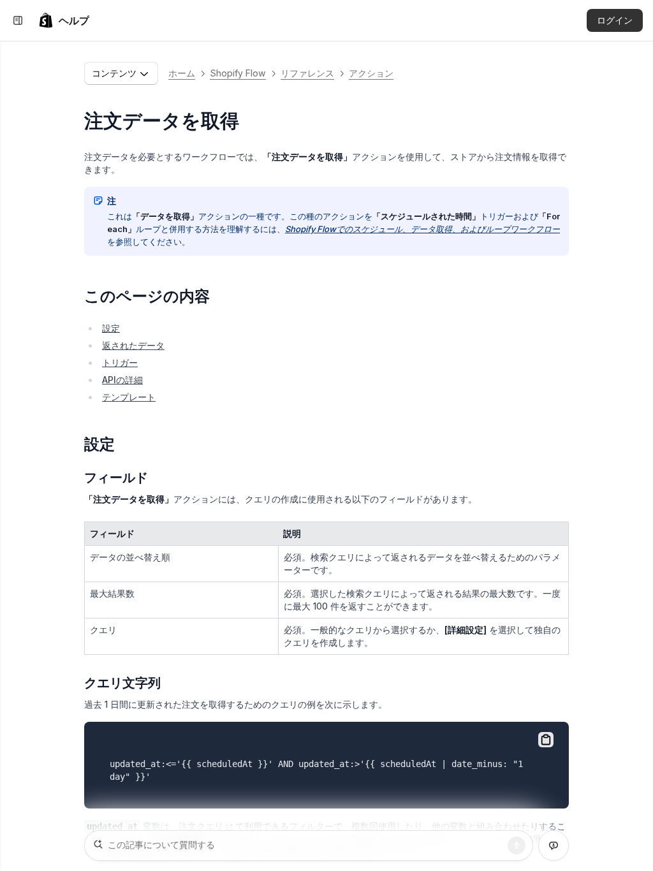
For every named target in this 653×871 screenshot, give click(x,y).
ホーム (181, 73)
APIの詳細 (122, 379)
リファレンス (307, 73)
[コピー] (546, 739)
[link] (63, 20)
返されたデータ (133, 345)
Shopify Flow (238, 73)
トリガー (120, 362)
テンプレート (129, 397)
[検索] (516, 845)
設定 (111, 328)
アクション (371, 73)
